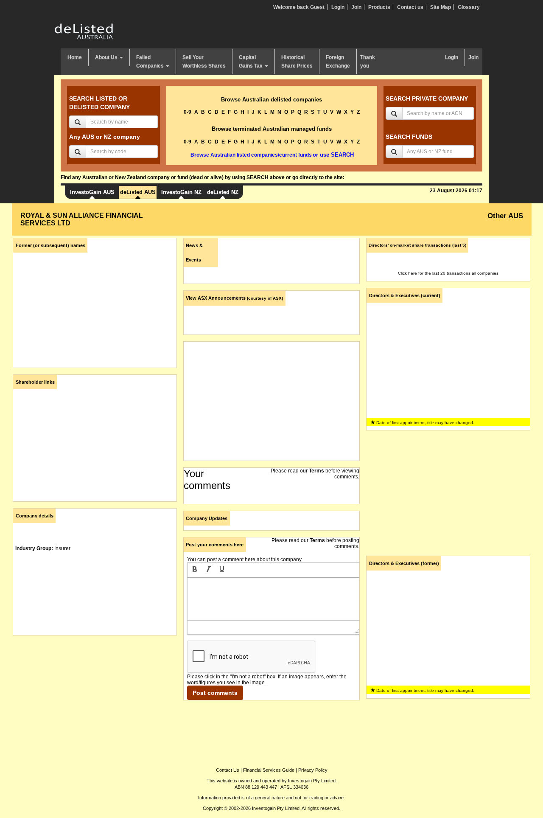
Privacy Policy (312, 770)
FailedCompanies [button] (150, 61)
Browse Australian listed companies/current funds (251, 155)
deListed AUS (138, 192)
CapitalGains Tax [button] (251, 61)
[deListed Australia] (84, 31)
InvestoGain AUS (92, 192)
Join (356, 7)
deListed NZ (222, 192)
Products (379, 7)
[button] (194, 570)
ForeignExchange (338, 61)
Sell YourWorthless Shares (204, 61)
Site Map (440, 7)
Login (337, 7)
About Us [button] (107, 57)
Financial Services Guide (268, 770)
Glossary (469, 7)
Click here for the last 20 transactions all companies (448, 273)
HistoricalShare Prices (297, 61)
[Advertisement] (95, 701)
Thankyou (367, 61)
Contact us (410, 7)
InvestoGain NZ (181, 192)
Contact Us (227, 770)
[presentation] (195, 570)
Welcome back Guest (299, 7)
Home (74, 57)
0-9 (187, 112)
